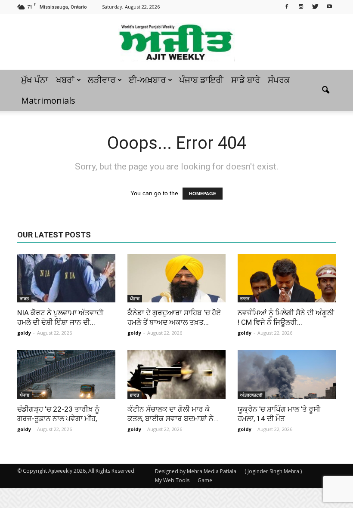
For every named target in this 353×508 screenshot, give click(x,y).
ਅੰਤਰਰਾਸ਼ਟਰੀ (251, 395)
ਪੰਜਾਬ (134, 299)
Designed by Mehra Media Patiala (195, 471)
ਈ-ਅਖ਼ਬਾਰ (147, 80)
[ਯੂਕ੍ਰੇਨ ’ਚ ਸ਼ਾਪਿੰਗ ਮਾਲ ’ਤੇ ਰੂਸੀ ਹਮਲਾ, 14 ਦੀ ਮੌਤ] (287, 374)
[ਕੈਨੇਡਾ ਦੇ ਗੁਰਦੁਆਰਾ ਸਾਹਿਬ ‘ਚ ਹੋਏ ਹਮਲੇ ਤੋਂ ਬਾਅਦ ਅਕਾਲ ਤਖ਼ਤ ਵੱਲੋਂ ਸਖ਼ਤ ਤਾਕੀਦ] (176, 278)
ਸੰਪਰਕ (279, 80)
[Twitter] (315, 6)
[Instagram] (300, 6)
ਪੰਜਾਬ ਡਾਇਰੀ (201, 80)
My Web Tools (172, 480)
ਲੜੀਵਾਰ (101, 80)
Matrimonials (48, 100)
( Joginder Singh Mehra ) (273, 471)
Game (205, 480)
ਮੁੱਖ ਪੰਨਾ (34, 80)
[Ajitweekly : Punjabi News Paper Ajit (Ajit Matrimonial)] (176, 42)
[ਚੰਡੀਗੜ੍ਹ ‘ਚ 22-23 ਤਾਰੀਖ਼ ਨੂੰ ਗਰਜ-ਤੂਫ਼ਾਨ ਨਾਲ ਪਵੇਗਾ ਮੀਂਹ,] (66, 374)
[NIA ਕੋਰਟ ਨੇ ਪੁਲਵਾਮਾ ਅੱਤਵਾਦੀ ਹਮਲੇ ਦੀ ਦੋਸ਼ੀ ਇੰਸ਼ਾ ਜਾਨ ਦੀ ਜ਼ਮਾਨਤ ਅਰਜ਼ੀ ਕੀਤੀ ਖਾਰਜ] (66, 278)
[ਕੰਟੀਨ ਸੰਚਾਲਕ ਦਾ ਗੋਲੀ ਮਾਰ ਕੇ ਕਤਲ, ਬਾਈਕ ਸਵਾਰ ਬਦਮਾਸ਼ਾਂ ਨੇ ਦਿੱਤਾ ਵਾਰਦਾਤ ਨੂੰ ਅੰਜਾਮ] (176, 374)
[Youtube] (329, 6)
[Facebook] (286, 6)
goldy (24, 332)
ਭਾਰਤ (24, 299)
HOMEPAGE (202, 193)
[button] (325, 90)
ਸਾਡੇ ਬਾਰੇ (245, 80)
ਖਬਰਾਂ (65, 80)
